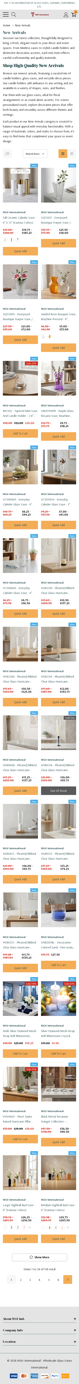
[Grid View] (62, 153)
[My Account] (66, 14)
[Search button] (14, 14)
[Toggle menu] (6, 14)
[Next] (67, 1279)
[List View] (71, 153)
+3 (29, 1227)
